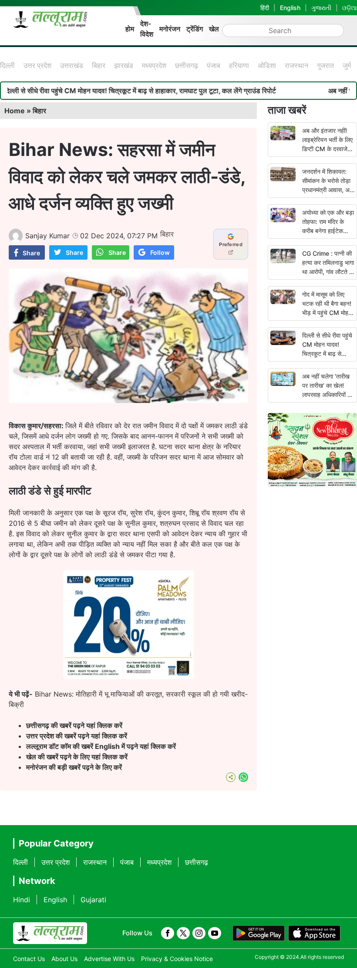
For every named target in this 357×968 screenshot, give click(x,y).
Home (14, 110)
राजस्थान (296, 65)
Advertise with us (109, 958)
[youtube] (214, 933)
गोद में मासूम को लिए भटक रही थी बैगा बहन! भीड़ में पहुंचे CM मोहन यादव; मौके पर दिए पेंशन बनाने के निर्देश (328, 313)
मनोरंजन (169, 28)
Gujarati (93, 899)
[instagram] (198, 933)
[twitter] (183, 933)
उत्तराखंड (71, 65)
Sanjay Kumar (47, 235)
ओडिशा (267, 65)
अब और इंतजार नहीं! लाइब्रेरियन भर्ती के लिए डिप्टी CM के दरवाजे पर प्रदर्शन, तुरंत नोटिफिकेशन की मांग (327, 149)
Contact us (29, 958)
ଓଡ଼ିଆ (349, 7)
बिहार (98, 65)
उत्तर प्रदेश (37, 65)
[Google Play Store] (258, 933)
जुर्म (347, 65)
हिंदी (264, 7)
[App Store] (314, 933)
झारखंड (123, 65)
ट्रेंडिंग (194, 28)
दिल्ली (7, 65)
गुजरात (325, 65)
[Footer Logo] (50, 933)
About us (64, 958)
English (290, 7)
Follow (160, 252)
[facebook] (167, 933)
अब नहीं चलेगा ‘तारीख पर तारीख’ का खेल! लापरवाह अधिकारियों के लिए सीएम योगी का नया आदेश (327, 394)
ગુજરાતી (321, 7)
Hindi (21, 899)
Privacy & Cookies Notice (177, 958)
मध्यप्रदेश (154, 65)
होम (129, 28)
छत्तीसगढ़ (186, 65)
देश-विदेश (146, 28)
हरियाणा (239, 65)
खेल (214, 28)
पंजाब (213, 65)
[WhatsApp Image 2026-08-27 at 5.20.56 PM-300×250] (128, 676)
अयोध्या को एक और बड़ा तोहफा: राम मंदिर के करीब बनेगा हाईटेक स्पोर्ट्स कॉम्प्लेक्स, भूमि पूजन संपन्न (328, 231)
